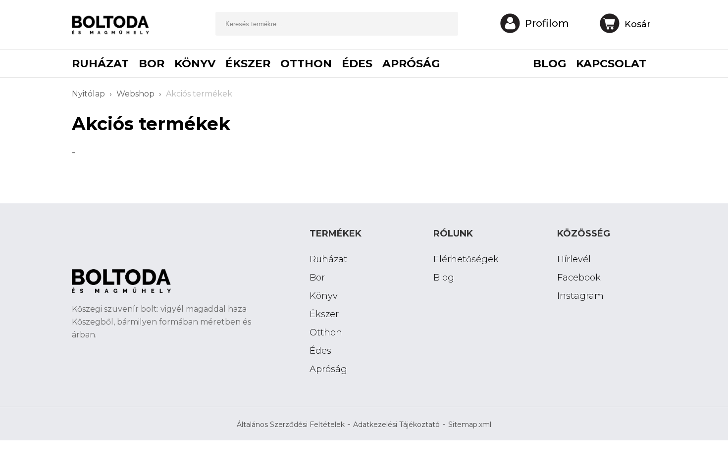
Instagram (580, 295)
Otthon (306, 63)
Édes (357, 63)
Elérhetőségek (466, 259)
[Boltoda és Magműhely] (114, 27)
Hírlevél (574, 259)
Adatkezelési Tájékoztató (396, 424)
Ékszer (247, 63)
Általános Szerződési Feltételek (291, 424)
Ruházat (100, 63)
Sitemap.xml (469, 424)
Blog (443, 277)
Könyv (194, 63)
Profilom (547, 23)
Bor (151, 63)
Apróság (411, 63)
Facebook (579, 277)
